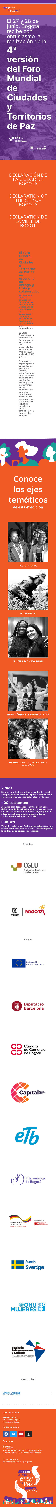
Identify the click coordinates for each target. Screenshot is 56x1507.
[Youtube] (21, 1434)
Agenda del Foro (11, 1417)
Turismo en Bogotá (12, 1422)
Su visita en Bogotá (11, 1419)
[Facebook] (6, 1434)
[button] (28, 179)
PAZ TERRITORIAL (28, 565)
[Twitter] (13, 1434)
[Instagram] (28, 1434)
